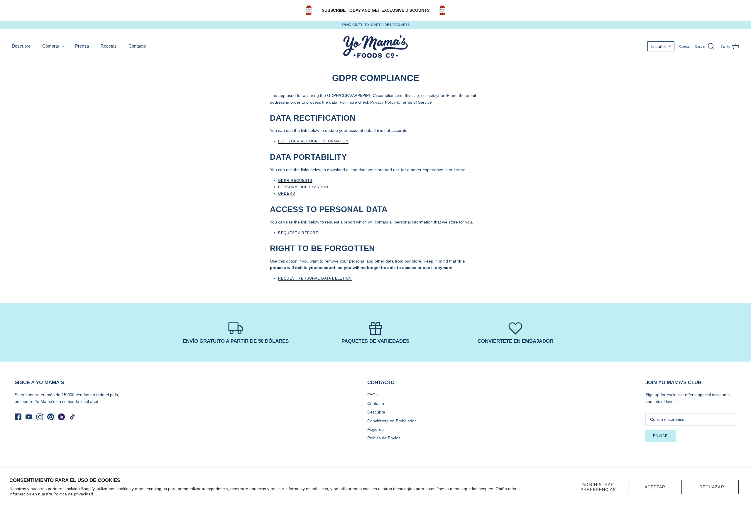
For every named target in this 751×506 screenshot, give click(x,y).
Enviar (660, 436)
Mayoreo (375, 429)
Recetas (109, 45)
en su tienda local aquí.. (78, 401)
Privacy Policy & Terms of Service (401, 102)
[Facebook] (18, 416)
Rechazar (711, 487)
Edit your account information (313, 141)
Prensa (82, 45)
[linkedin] (61, 416)
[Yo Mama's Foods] (375, 46)
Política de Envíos (383, 438)
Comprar (50, 45)
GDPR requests (295, 181)
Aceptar (655, 487)
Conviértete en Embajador (391, 420)
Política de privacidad (73, 494)
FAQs (372, 394)
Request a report (298, 233)
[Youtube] (29, 416)
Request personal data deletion (315, 278)
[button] (661, 46)
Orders (286, 194)
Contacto (137, 45)
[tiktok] (72, 416)
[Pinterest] (50, 416)
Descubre (21, 45)
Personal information (303, 187)
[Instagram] (39, 416)
